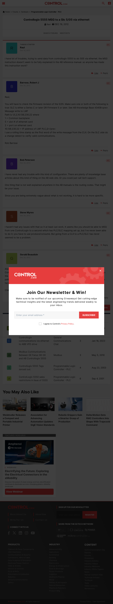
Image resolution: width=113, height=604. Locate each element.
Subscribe (88, 315)
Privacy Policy (67, 324)
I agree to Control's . (58, 324)
